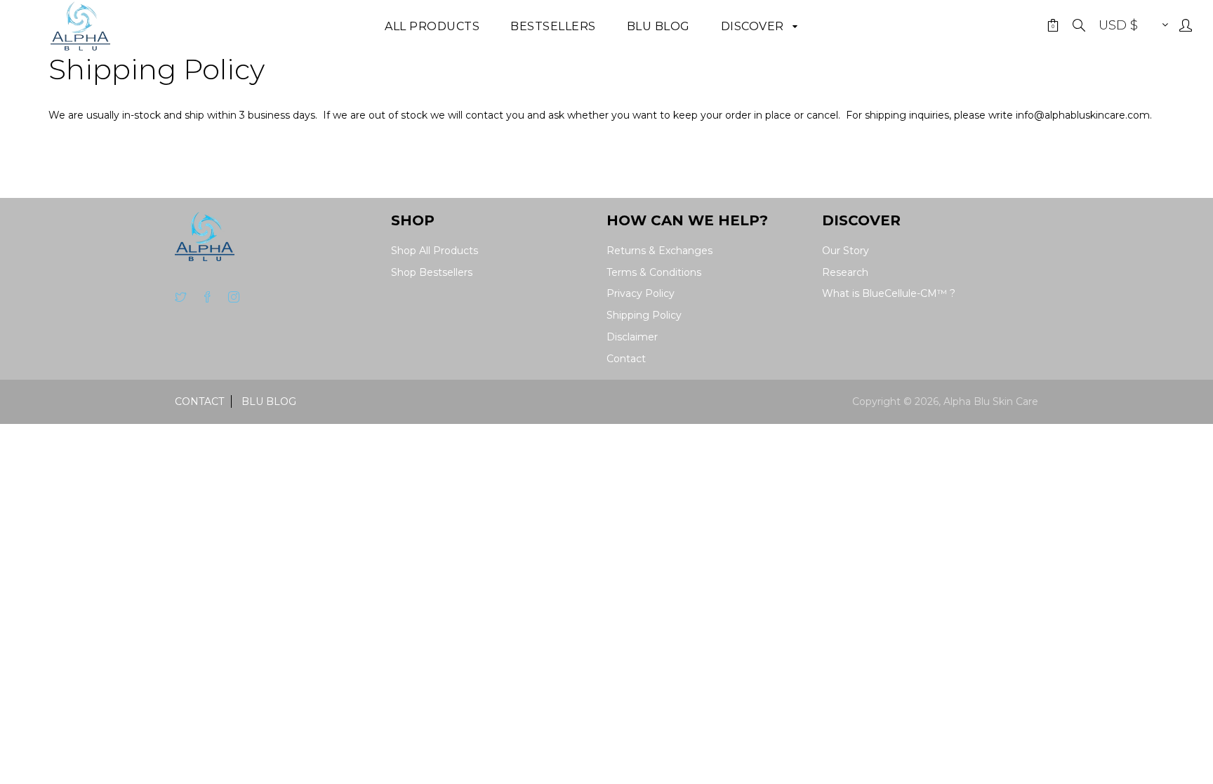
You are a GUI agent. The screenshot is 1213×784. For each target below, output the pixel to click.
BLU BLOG (268, 401)
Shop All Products (434, 250)
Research (845, 272)
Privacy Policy (640, 293)
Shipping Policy (644, 315)
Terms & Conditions (653, 272)
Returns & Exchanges (659, 250)
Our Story (845, 250)
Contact (626, 358)
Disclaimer (632, 337)
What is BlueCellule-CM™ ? (888, 293)
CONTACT (199, 401)
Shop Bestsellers (431, 272)
